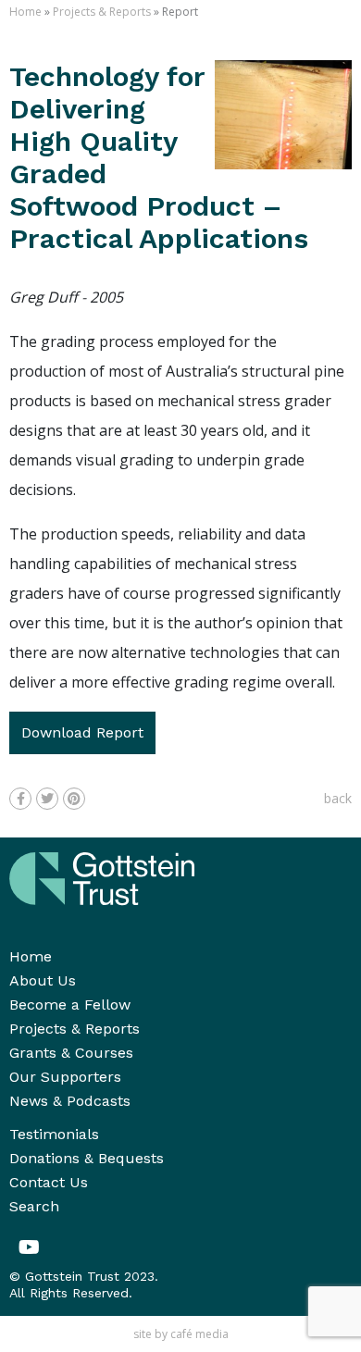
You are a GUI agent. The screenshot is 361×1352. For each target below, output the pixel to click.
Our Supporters (65, 1076)
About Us (42, 980)
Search (34, 1206)
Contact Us (48, 1182)
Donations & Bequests (86, 1158)
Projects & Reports (102, 11)
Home (25, 11)
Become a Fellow (70, 1004)
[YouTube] (29, 1247)
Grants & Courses (71, 1052)
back (338, 798)
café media (199, 1334)
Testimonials (54, 1134)
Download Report (82, 732)
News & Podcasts (70, 1101)
